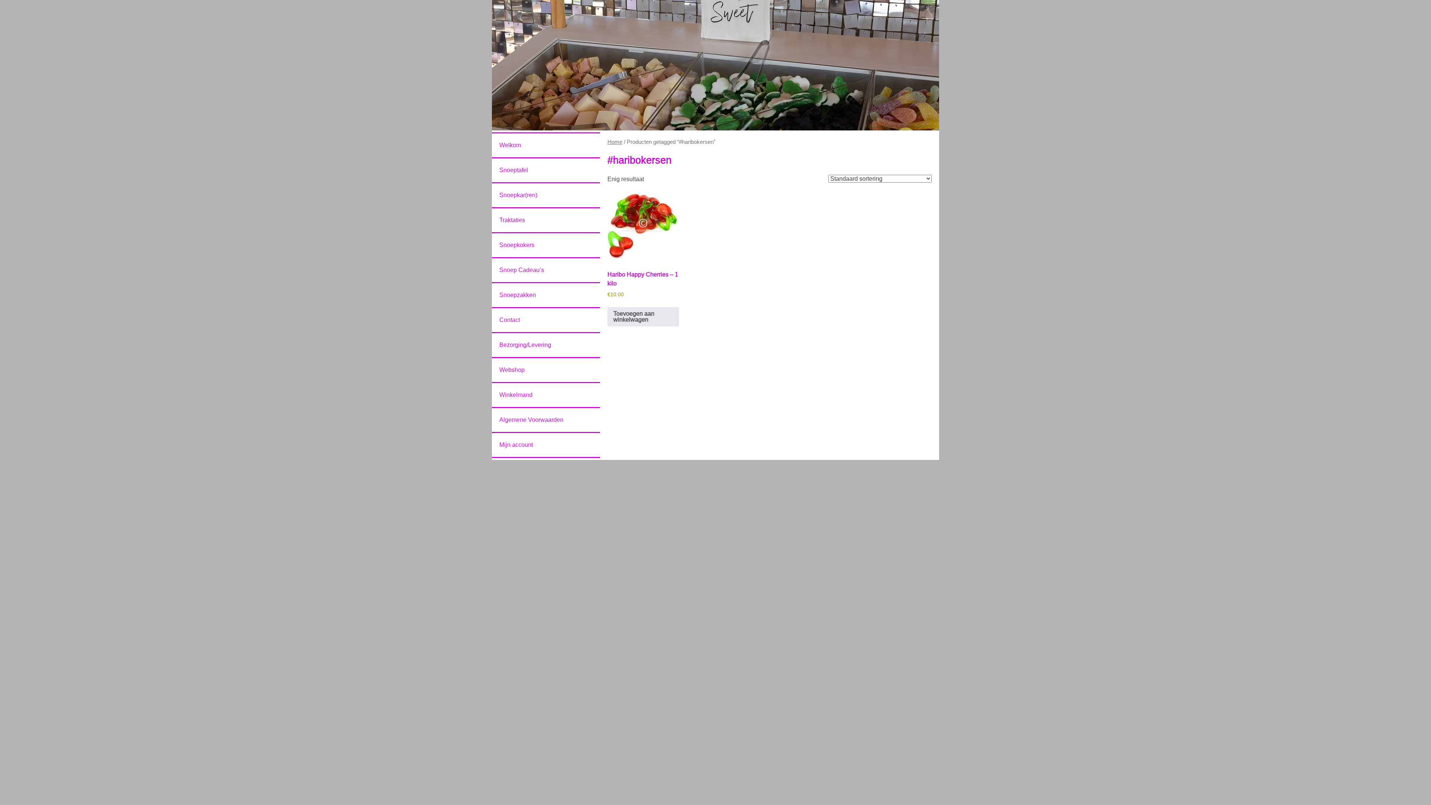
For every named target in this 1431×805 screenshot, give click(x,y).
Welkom (510, 145)
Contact (509, 320)
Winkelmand (516, 395)
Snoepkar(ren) (518, 195)
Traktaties (512, 220)
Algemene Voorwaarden (531, 420)
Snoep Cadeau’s (521, 270)
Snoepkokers (516, 245)
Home (614, 142)
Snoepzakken (517, 295)
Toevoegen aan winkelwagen (633, 316)
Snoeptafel (513, 170)
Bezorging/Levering (525, 345)
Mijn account (516, 445)
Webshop (512, 370)
